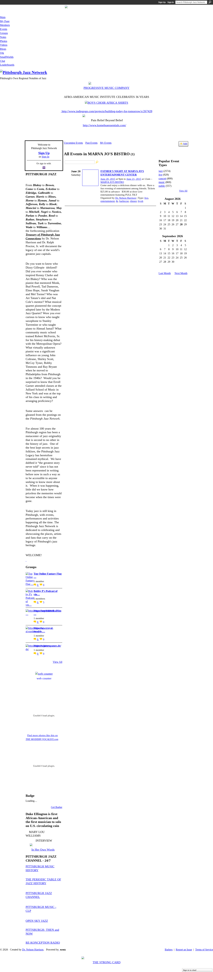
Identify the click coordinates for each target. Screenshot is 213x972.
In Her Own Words (43, 849)
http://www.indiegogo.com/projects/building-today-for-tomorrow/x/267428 (107, 111)
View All (57, 662)
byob (140, 201)
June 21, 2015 (133, 179)
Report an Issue (184, 949)
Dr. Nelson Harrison (125, 198)
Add (185, 143)
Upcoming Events (73, 142)
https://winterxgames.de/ (47, 645)
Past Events (91, 142)
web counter (44, 678)
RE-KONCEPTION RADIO (43, 942)
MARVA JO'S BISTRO (112, 182)
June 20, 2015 (108, 179)
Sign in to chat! (190, 970)
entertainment (108, 201)
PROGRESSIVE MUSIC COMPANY (106, 88)
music (162, 182)
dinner (133, 201)
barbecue (124, 201)
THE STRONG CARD (106, 962)
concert (162, 178)
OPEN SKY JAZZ (37, 920)
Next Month (181, 273)
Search (210, 2)
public (162, 185)
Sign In (170, 2)
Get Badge (56, 807)
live (146, 198)
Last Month (165, 273)
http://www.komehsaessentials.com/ (104, 125)
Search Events (97, 162)
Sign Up (162, 2)
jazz (161, 171)
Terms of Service (204, 949)
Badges (169, 949)
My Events (105, 142)
